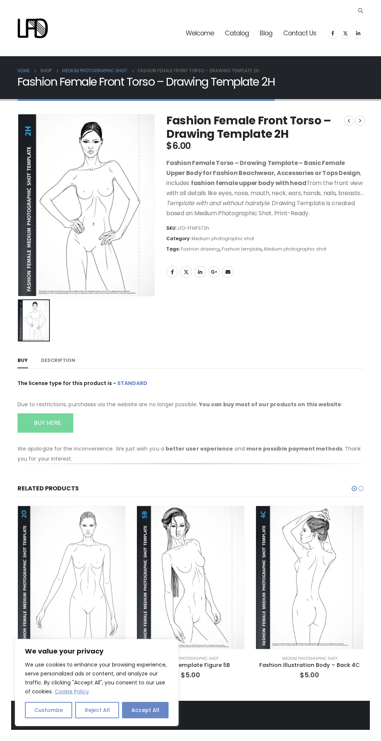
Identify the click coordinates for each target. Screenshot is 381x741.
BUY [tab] (22, 360)
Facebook (172, 272)
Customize (48, 710)
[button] (354, 488)
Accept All (145, 710)
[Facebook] (332, 33)
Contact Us (299, 33)
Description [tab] (58, 360)
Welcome (200, 33)
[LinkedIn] (358, 33)
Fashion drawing (200, 249)
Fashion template (242, 249)
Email (228, 272)
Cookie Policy (72, 691)
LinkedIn (200, 272)
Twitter (186, 272)
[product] (71, 577)
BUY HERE (46, 423)
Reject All (97, 710)
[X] (345, 33)
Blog (266, 33)
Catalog (237, 33)
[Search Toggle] (360, 10)
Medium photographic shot (223, 238)
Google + (214, 272)
